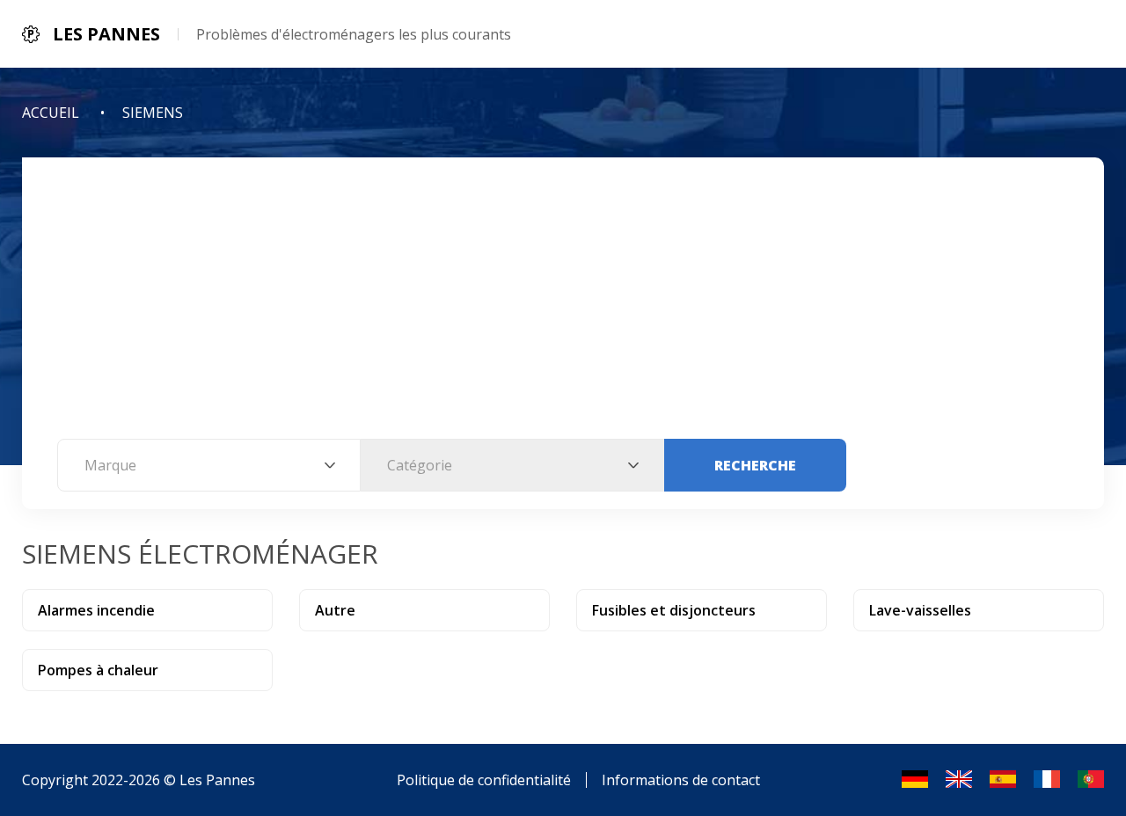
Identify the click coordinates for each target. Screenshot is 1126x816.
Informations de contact (681, 780)
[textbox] (209, 465)
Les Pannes (217, 780)
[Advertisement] (563, 307)
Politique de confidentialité (484, 780)
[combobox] (209, 465)
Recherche (755, 465)
